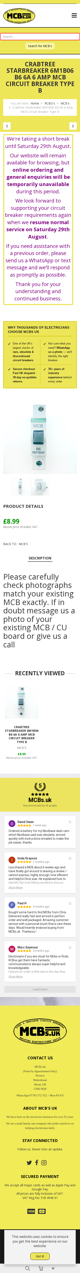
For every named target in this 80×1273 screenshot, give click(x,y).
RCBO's (50, 103)
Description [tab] (40, 558)
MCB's (65, 103)
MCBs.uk (40, 800)
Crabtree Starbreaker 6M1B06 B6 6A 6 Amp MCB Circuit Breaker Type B (21, 734)
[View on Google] (70, 822)
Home (35, 103)
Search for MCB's (40, 46)
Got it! (40, 1256)
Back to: (15, 544)
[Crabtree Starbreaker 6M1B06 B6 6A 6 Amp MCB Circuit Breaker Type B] (22, 702)
